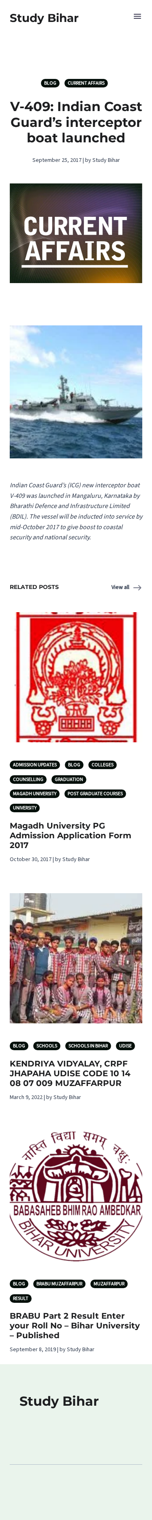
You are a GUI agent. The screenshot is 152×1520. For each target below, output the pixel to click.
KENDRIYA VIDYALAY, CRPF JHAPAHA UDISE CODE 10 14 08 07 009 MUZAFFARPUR (70, 1073)
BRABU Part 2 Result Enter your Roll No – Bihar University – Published (75, 1325)
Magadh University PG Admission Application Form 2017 (70, 835)
